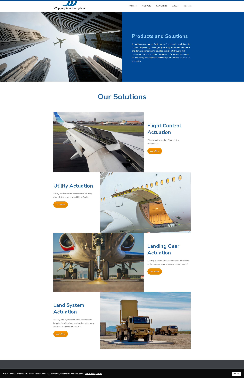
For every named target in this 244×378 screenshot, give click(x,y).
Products (146, 6)
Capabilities (161, 6)
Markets (133, 6)
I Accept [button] (236, 373)
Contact (188, 6)
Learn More (154, 151)
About (175, 6)
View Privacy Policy (93, 373)
